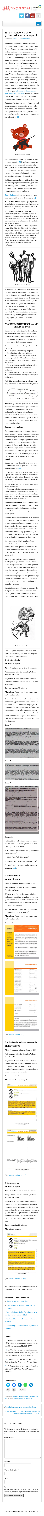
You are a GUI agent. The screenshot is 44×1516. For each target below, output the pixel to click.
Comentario (9, 1437)
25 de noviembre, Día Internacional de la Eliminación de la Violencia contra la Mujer (22, 1412)
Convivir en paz (17, 1396)
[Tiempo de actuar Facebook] (27, 15)
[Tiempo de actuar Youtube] (32, 15)
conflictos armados (19, 1398)
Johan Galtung (10, 195)
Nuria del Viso (25, 38)
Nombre (7, 1461)
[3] (34, 198)
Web (5, 1478)
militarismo (29, 1398)
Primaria (25, 1396)
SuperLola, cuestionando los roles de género (20, 1407)
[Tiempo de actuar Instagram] (38, 15)
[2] (19, 162)
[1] (17, 117)
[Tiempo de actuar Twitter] (21, 15)
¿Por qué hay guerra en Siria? (17, 1301)
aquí (14, 868)
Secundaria (32, 1396)
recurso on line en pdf (17, 1034)
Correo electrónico (11, 1470)
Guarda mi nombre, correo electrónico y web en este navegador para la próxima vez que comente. (21, 1490)
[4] (20, 468)
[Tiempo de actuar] (22, 7)
